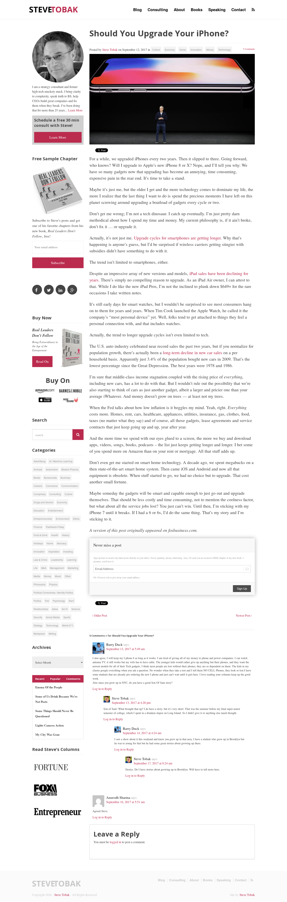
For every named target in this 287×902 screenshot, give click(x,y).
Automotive (52, 469)
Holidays (38, 543)
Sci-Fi (65, 609)
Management (57, 568)
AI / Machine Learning (60, 461)
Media (37, 576)
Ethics (76, 518)
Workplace (39, 633)
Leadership (57, 559)
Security (38, 617)
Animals (38, 469)
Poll (47, 600)
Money (210, 49)
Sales (55, 609)
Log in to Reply (102, 689)
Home (182, 49)
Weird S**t (67, 625)
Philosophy (39, 584)
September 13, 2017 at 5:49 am (125, 649)
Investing (68, 551)
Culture (156, 49)
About (179, 9)
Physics (53, 584)
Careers (38, 485)
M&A (43, 568)
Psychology (59, 600)
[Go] (78, 434)
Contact (238, 9)
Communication (69, 485)
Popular (55, 679)
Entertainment (55, 510)
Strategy (38, 625)
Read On (42, 361)
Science (75, 609)
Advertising (39, 461)
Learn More (75, 110)
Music (58, 576)
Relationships (41, 609)
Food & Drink (40, 535)
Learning (71, 559)
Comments (73, 679)
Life (35, 568)
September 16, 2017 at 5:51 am (125, 802)
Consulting (158, 9)
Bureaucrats (50, 477)
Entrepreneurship (43, 518)
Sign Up (242, 588)
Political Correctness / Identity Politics (53, 592)
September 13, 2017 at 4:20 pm (131, 702)
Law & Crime (40, 559)
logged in (115, 842)
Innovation (196, 49)
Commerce (52, 485)
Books (196, 9)
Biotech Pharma (70, 469)
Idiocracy (61, 543)
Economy (170, 49)
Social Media (53, 617)
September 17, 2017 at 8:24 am (153, 763)
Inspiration (54, 551)
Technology (224, 49)
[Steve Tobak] (53, 9)
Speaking (217, 9)
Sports (66, 617)
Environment (62, 518)
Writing (52, 633)
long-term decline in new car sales (193, 352)
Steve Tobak (110, 49)
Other (68, 576)
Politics (37, 600)
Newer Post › (244, 615)
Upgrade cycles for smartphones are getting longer (177, 238)
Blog (137, 9)
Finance (38, 526)
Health (54, 535)
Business (65, 477)
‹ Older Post (99, 615)
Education (39, 510)
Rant (71, 600)
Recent (40, 679)
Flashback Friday (55, 526)
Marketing (73, 568)
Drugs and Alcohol (43, 502)
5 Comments (249, 48)
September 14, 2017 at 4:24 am (142, 733)
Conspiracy (40, 494)
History (65, 535)
